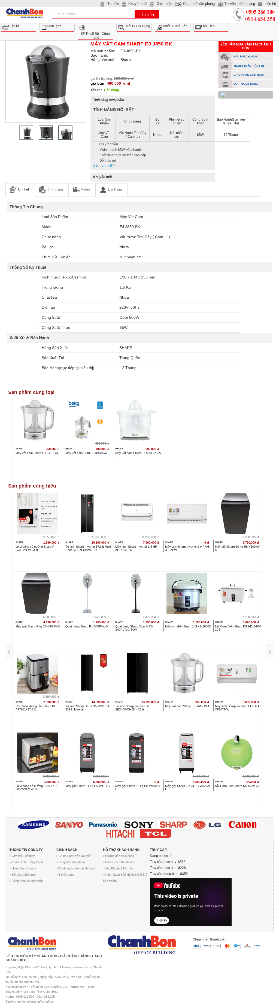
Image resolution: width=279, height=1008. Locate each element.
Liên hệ (270, 4)
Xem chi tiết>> (105, 165)
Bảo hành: (99, 55)
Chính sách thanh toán (119, 862)
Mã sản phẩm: (102, 51)
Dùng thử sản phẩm (70, 862)
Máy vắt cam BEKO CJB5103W (86, 453)
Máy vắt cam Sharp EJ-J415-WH (37, 453)
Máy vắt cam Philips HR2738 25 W (138, 453)
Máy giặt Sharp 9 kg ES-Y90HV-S (38, 626)
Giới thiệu (164, 4)
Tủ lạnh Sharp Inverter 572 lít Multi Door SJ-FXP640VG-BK (88, 548)
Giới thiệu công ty (22, 855)
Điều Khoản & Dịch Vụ (118, 868)
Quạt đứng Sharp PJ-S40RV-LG (86, 626)
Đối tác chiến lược (23, 874)
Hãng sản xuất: (103, 59)
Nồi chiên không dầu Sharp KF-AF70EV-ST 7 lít (36, 707)
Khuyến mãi (137, 4)
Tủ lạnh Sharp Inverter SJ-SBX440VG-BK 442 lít (132, 707)
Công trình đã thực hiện (26, 881)
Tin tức (113, 4)
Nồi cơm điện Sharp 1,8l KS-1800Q (188, 626)
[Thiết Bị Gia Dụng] (134, 23)
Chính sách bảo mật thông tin (76, 868)
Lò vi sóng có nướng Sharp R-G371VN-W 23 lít (36, 548)
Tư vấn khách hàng (239, 4)
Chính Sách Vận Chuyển (73, 855)
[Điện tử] (18, 23)
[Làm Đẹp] (211, 23)
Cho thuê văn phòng (199, 4)
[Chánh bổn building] (142, 942)
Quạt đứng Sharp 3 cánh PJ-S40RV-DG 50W (134, 628)
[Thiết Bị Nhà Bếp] (172, 23)
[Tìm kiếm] (147, 14)
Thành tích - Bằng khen (26, 862)
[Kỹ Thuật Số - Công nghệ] (95, 23)
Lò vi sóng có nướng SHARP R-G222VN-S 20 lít (37, 787)
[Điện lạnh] (57, 23)
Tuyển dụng (65, 874)
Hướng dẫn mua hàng (118, 855)
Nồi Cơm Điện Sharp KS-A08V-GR (237, 786)
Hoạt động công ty (23, 868)
